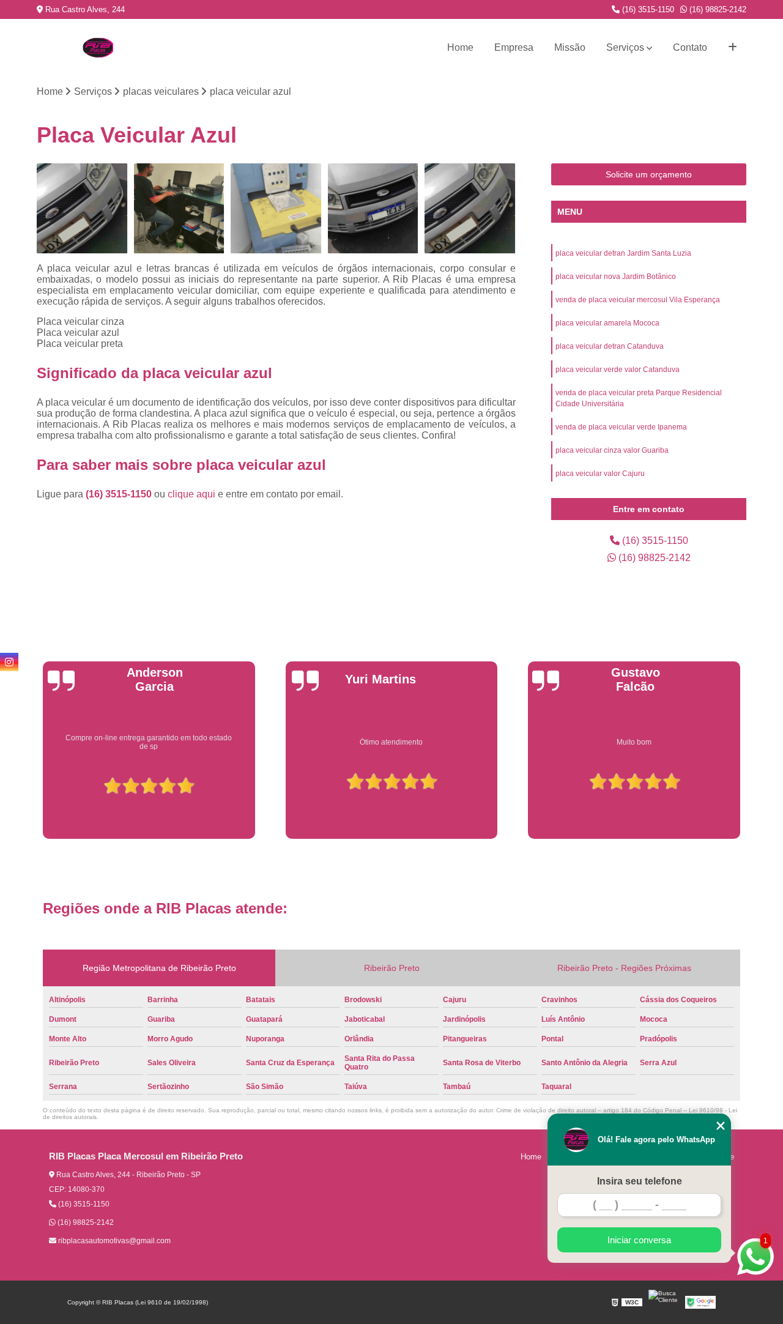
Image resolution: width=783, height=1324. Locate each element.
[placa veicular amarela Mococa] (373, 209)
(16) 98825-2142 (716, 9)
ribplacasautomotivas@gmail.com (113, 1241)
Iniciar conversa (639, 1240)
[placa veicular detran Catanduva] (470, 209)
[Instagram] (9, 662)
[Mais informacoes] (732, 47)
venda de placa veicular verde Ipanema (621, 427)
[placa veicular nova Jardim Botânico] (179, 209)
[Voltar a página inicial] (98, 47)
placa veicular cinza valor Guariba (612, 450)
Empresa (513, 47)
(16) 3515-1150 (647, 9)
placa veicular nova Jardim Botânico (615, 276)
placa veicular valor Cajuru (600, 473)
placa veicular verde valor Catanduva (617, 369)
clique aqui (191, 494)
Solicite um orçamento (649, 174)
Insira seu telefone (639, 1181)
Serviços (625, 47)
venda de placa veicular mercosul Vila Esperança (637, 300)
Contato (690, 47)
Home (460, 47)
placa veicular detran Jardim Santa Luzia (623, 253)
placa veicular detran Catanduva (609, 346)
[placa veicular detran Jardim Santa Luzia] (82, 209)
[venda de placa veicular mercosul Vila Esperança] (276, 209)
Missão (569, 47)
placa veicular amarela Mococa (607, 323)
